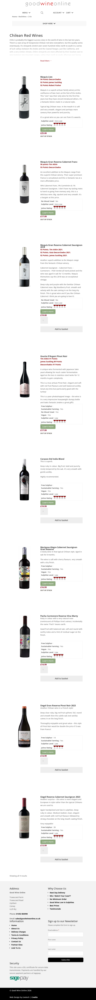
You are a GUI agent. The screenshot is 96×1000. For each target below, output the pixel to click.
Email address (53, 930)
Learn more (48, 129)
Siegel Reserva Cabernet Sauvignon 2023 (60, 797)
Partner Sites (16, 945)
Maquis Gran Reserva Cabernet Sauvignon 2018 (61, 246)
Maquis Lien (46, 77)
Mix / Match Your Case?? (60, 896)
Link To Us (15, 948)
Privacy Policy (17, 938)
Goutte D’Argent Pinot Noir (53, 356)
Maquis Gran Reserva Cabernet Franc (58, 161)
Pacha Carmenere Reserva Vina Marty (59, 616)
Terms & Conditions (19, 935)
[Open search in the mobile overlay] (42, 12)
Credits (35, 997)
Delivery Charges (18, 932)
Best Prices (54, 905)
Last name (52, 949)
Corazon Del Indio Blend (52, 459)
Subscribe (66, 960)
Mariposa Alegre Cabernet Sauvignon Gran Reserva (58, 548)
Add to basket (61, 329)
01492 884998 (22, 914)
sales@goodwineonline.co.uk (27, 918)
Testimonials (55, 909)
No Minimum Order (58, 899)
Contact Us (16, 941)
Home (14, 16)
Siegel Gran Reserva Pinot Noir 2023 (58, 705)
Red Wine (22, 16)
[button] (25, 12)
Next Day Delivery (57, 892)
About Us (15, 928)
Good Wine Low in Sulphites (62, 902)
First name (52, 940)
